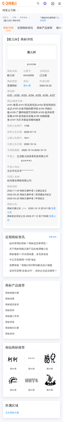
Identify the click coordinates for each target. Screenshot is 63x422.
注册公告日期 (14, 144)
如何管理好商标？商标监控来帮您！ (28, 243)
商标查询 (9, 333)
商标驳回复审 (12, 304)
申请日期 (44, 81)
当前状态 (44, 70)
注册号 (27, 70)
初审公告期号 (14, 125)
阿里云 (6, 17)
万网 (14, 17)
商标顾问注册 (12, 327)
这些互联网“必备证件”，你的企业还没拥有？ (33, 270)
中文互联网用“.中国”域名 (22, 259)
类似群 (11, 91)
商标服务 (24, 17)
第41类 (27, 85)
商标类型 (12, 81)
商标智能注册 (12, 292)
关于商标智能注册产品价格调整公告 (28, 248)
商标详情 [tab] (8, 28)
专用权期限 (13, 150)
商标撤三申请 (12, 316)
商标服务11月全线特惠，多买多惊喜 (28, 254)
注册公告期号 (14, 137)
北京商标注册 (12, 412)
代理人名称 (13, 176)
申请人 (11, 156)
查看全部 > (53, 237)
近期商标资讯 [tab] (25, 28)
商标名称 (12, 70)
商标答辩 (9, 310)
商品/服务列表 (14, 100)
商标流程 (12, 186)
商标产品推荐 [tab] (44, 28)
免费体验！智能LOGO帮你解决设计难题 (30, 265)
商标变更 (9, 321)
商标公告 (12, 204)
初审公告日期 (14, 131)
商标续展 (9, 298)
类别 (25, 81)
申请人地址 (13, 166)
